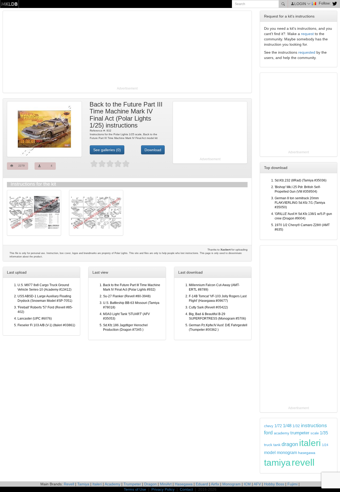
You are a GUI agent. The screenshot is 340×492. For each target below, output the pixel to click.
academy (281, 433)
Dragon (150, 484)
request (307, 34)
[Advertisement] (127, 49)
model (270, 452)
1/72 (278, 425)
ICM (247, 484)
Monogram (231, 484)
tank (276, 445)
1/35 (324, 433)
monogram (287, 452)
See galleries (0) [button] (107, 150)
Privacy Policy (163, 489)
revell (303, 462)
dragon (290, 444)
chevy (268, 426)
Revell (69, 484)
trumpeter (299, 432)
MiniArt (166, 484)
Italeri (97, 484)
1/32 (296, 426)
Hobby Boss (274, 484)
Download (152, 150)
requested (306, 52)
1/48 (287, 425)
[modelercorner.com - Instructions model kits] (9, 4)
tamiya (277, 462)
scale (315, 433)
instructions (314, 425)
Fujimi (292, 484)
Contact (186, 489)
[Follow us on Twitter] (334, 3)
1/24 (325, 445)
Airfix (215, 484)
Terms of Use (135, 489)
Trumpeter (132, 484)
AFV (257, 484)
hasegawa (306, 453)
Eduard (202, 484)
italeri (310, 443)
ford (268, 432)
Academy (112, 484)
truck (268, 445)
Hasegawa (184, 484)
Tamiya (83, 484)
